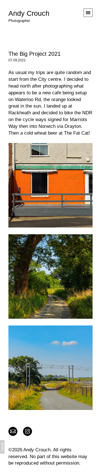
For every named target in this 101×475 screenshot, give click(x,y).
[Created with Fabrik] (2, 447)
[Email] (12, 431)
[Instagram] (27, 431)
